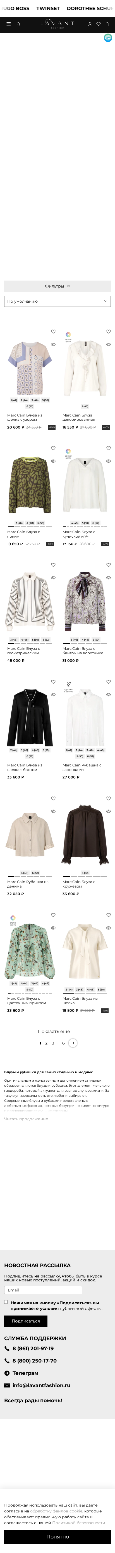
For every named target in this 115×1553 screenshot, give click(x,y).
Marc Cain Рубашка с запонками (82, 767)
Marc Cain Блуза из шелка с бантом (24, 767)
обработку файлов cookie (56, 1511)
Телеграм (26, 1373)
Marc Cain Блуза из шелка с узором (24, 417)
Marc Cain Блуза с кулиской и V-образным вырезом (81, 536)
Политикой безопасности (78, 1522)
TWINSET (38, 8)
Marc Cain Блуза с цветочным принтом (26, 1000)
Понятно (57, 1537)
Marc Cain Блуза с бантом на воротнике (83, 650)
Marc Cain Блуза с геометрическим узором (23, 652)
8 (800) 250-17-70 (35, 1360)
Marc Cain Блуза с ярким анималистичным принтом (24, 538)
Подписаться (26, 1321)
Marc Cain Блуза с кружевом (79, 884)
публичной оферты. (81, 1308)
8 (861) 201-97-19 (33, 1348)
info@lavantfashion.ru (41, 1385)
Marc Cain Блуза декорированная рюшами (79, 419)
